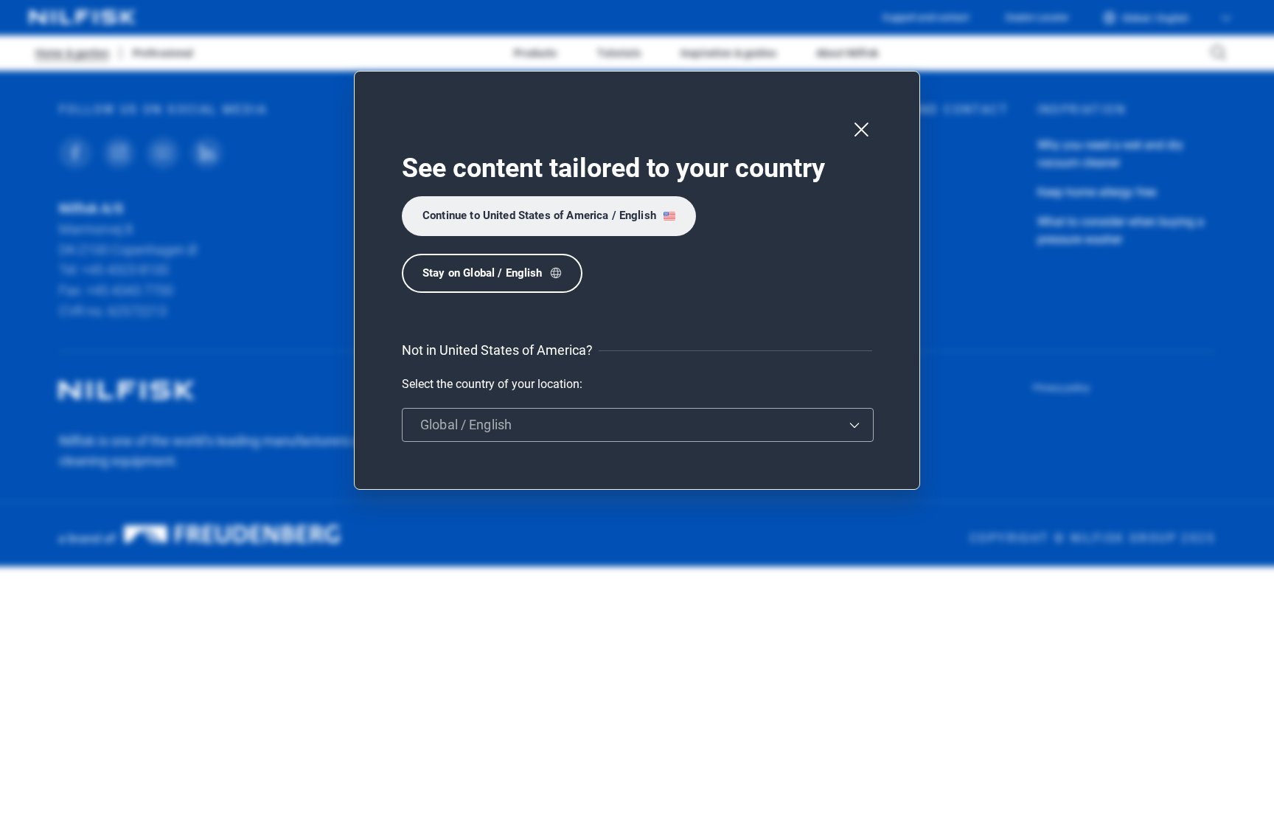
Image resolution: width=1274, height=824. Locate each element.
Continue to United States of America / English (539, 215)
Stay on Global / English (482, 273)
